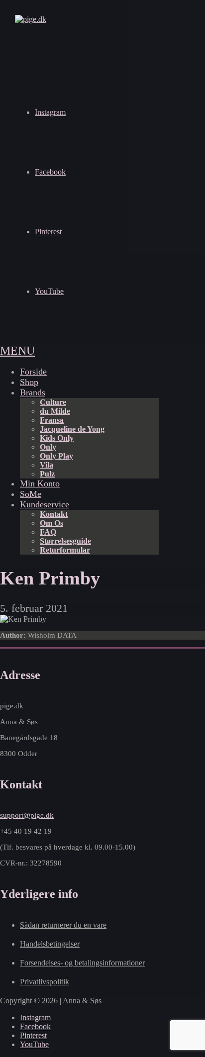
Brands (32, 392)
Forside (33, 372)
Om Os (51, 523)
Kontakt (54, 514)
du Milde (55, 411)
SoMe (30, 494)
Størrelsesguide (65, 541)
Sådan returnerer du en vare (63, 925)
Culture (53, 402)
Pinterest (48, 231)
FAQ (48, 532)
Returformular (65, 550)
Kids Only (57, 438)
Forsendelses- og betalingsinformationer (82, 963)
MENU (17, 350)
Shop (29, 382)
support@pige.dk (27, 815)
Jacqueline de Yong (72, 429)
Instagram (50, 112)
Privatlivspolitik (44, 981)
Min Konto (40, 483)
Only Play (56, 456)
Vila (46, 465)
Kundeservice (44, 504)
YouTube (49, 291)
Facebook (50, 172)
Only (48, 447)
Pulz (47, 474)
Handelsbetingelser (50, 944)
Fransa (52, 420)
